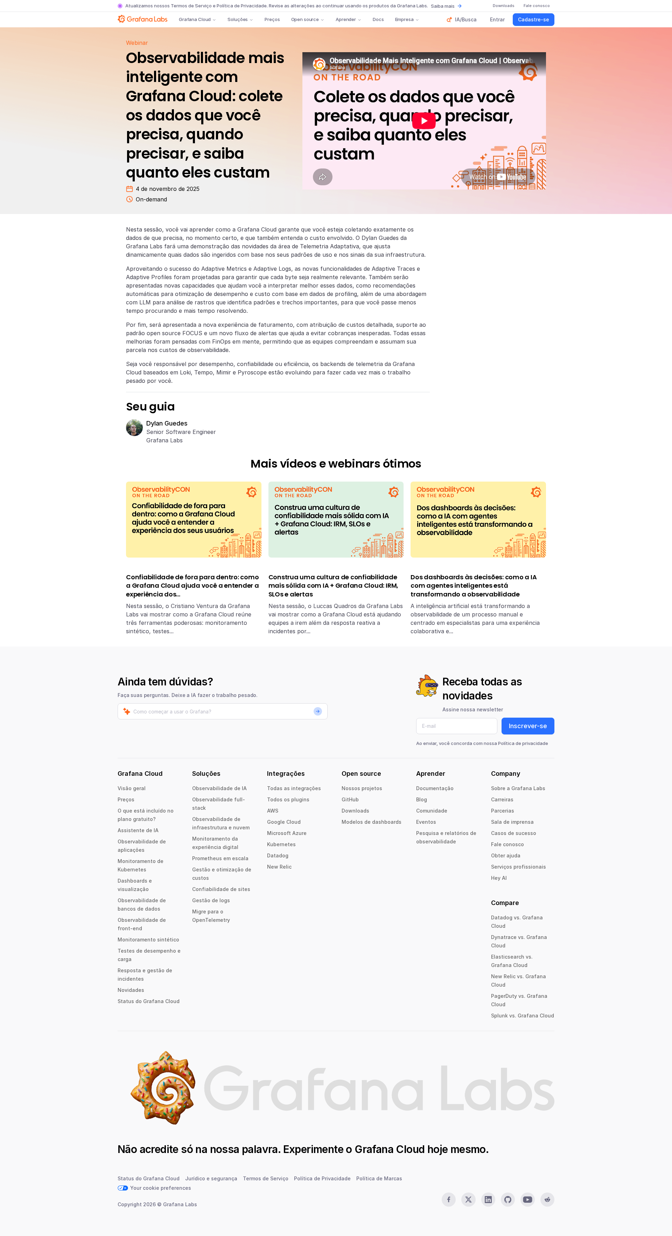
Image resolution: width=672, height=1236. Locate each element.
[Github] (508, 1199)
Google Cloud (284, 822)
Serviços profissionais (518, 867)
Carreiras (502, 799)
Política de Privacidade (242, 5)
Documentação (435, 788)
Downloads (355, 811)
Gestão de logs (211, 900)
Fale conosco (507, 844)
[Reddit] (547, 1199)
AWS (272, 811)
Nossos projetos (362, 788)
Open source (305, 19)
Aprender (346, 19)
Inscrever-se (528, 726)
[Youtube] (527, 1199)
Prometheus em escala (220, 858)
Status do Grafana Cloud (149, 1001)
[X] (468, 1199)
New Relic (279, 867)
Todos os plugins (288, 799)
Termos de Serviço (191, 5)
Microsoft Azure (287, 833)
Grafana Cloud (195, 19)
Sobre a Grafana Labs (518, 788)
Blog (421, 799)
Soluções (237, 19)
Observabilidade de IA (219, 788)
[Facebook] (449, 1199)
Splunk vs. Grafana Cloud (522, 1016)
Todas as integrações (294, 788)
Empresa (404, 19)
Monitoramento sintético (148, 939)
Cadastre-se (533, 19)
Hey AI (499, 878)
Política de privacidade (523, 743)
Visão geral (132, 788)
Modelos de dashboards (371, 822)
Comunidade (431, 811)
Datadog (277, 855)
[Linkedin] (488, 1199)
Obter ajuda (505, 855)
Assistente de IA (138, 830)
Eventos (426, 822)
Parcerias (502, 811)
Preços (272, 19)
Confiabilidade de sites (221, 889)
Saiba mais (443, 6)
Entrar (497, 19)
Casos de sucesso (513, 833)
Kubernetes (281, 844)
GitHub (350, 799)
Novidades (131, 990)
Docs (378, 19)
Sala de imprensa (512, 822)
